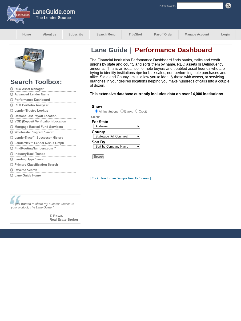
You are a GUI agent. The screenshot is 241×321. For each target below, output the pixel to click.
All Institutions (108, 111)
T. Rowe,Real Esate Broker (64, 217)
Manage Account (197, 34)
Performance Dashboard (32, 100)
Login (225, 34)
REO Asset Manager (29, 89)
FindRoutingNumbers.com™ (35, 148)
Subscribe (75, 34)
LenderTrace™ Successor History (39, 137)
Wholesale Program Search (34, 132)
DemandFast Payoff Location (35, 116)
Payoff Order (163, 34)
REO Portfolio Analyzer (31, 105)
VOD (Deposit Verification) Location (40, 121)
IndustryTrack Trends (30, 154)
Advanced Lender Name (32, 94)
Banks (128, 111)
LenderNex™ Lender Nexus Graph (39, 143)
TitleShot (135, 34)
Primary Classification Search (36, 164)
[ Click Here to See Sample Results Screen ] (120, 178)
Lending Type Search (30, 159)
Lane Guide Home (28, 175)
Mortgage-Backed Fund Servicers (39, 127)
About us (49, 34)
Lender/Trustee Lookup (31, 110)
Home (26, 34)
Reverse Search (26, 170)
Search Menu (106, 34)
